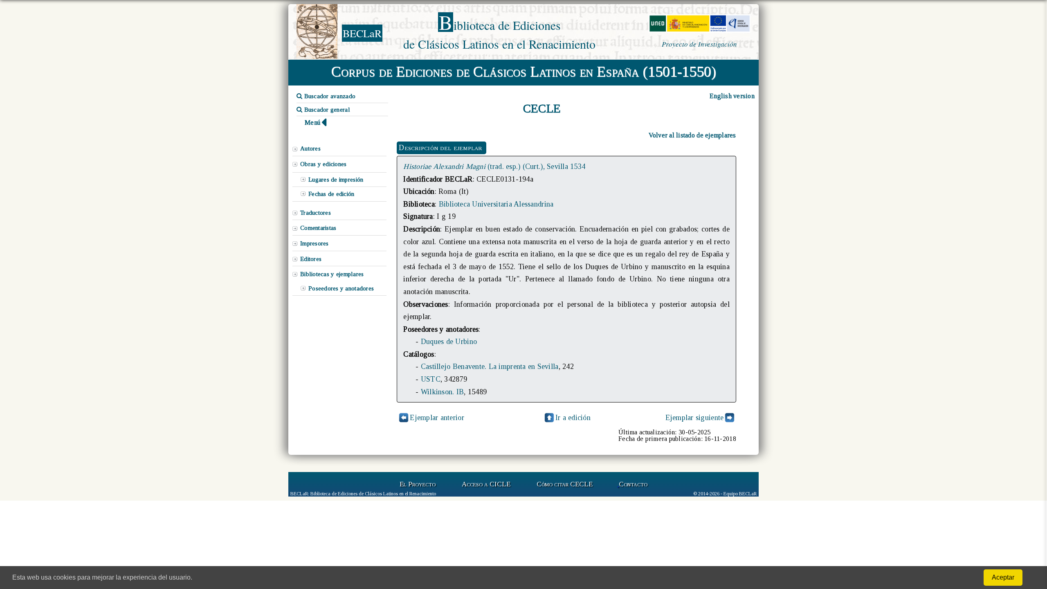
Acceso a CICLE (486, 484)
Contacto (633, 484)
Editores (310, 259)
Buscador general (326, 109)
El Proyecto (418, 484)
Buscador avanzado (328, 96)
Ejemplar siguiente (694, 418)
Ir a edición (573, 418)
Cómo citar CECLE (565, 484)
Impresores (314, 243)
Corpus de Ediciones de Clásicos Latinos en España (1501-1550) (523, 71)
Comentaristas (318, 228)
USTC (430, 379)
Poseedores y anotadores (341, 288)
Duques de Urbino (449, 341)
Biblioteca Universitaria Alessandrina (496, 204)
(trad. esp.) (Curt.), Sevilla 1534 (494, 166)
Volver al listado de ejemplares (692, 135)
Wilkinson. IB (442, 392)
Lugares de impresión (335, 179)
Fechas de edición (331, 194)
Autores (310, 148)
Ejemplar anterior (437, 418)
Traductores (315, 212)
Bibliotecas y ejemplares (332, 274)
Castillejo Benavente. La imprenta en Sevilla (490, 366)
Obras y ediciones (323, 164)
